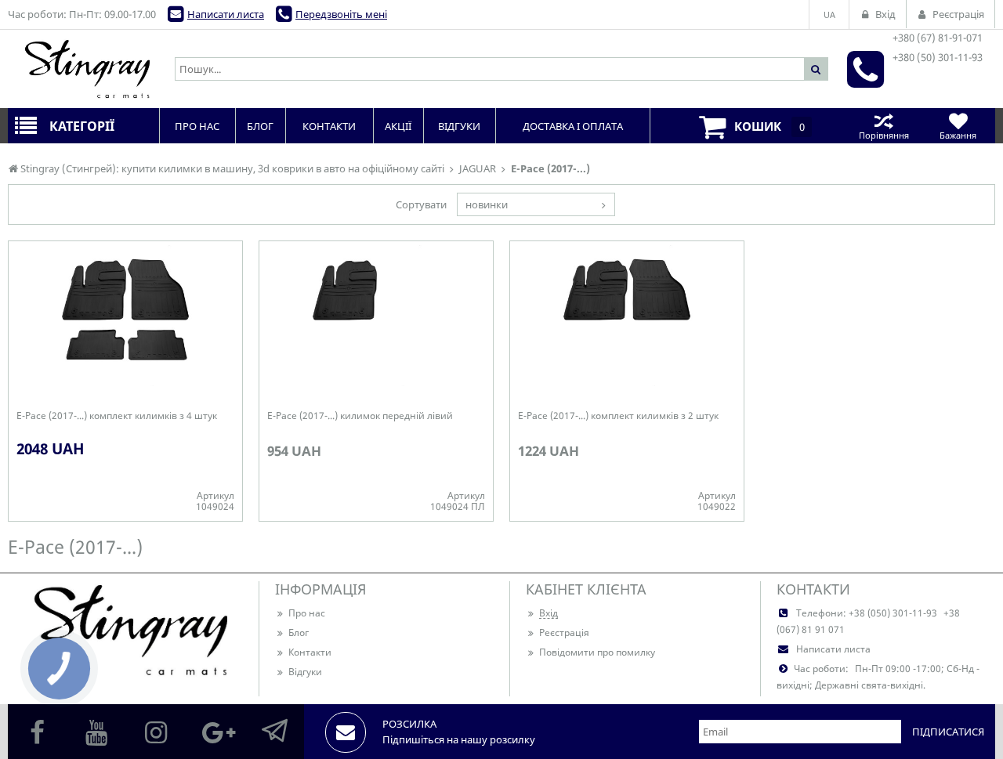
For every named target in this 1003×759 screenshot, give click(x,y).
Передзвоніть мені (341, 14)
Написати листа (225, 14)
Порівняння (884, 135)
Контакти (309, 652)
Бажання (958, 135)
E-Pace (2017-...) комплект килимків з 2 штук (618, 416)
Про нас (306, 613)
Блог (298, 632)
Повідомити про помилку (597, 652)
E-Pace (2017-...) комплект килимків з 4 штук (116, 416)
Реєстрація (564, 632)
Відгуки (305, 671)
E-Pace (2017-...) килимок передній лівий (360, 416)
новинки (486, 204)
